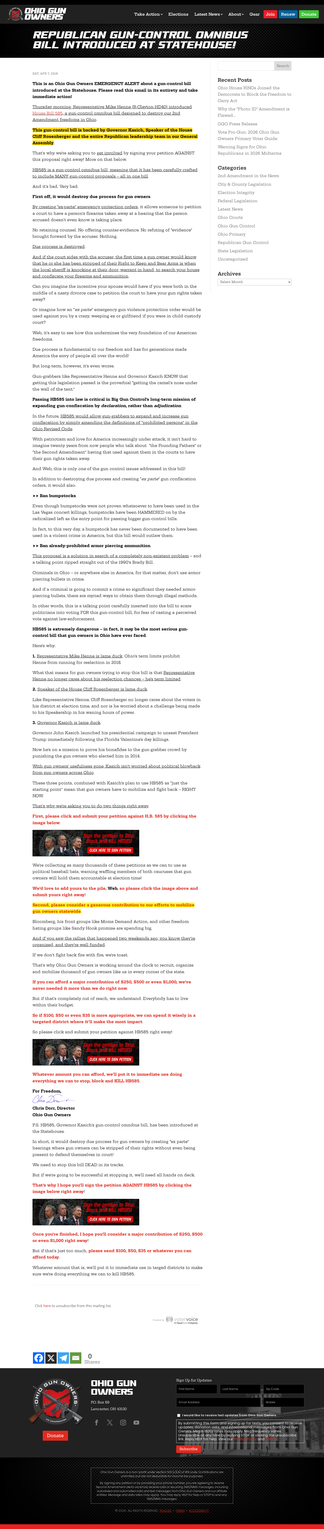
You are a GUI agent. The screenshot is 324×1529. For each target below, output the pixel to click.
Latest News (207, 14)
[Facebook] (38, 1358)
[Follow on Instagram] (123, 1422)
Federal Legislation (237, 200)
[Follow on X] (110, 1422)
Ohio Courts (230, 217)
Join (270, 14)
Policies (165, 1511)
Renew (288, 14)
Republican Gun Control (243, 242)
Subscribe (189, 1449)
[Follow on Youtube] (136, 1422)
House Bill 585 (47, 113)
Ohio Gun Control (236, 226)
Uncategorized (233, 259)
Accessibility (199, 1511)
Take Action (147, 14)
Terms (270, 1439)
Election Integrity (236, 192)
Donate (308, 14)
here (47, 1305)
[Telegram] (63, 1358)
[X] (51, 1358)
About (234, 14)
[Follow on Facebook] (96, 1422)
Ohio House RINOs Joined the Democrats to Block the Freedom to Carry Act (255, 94)
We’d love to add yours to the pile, (70, 888)
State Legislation (235, 250)
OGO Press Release (237, 123)
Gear (255, 14)
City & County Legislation (244, 184)
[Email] (75, 1358)
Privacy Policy (245, 1439)
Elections (178, 14)
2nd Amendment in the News (248, 175)
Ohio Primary (231, 234)
